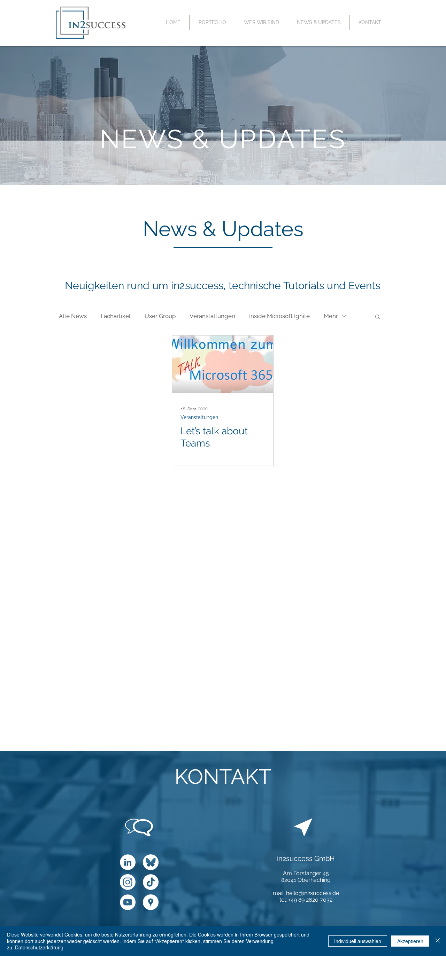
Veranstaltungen (212, 316)
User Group (160, 316)
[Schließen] (437, 940)
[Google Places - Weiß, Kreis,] (151, 902)
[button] (377, 317)
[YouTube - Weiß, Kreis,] (128, 902)
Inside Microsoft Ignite (279, 316)
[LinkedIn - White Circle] (128, 862)
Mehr (331, 316)
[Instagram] (128, 882)
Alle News (73, 316)
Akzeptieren (410, 941)
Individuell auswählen (357, 941)
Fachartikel (116, 316)
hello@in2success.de (312, 893)
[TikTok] (151, 882)
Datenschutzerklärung (39, 947)
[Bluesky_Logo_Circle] (151, 862)
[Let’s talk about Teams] (222, 364)
